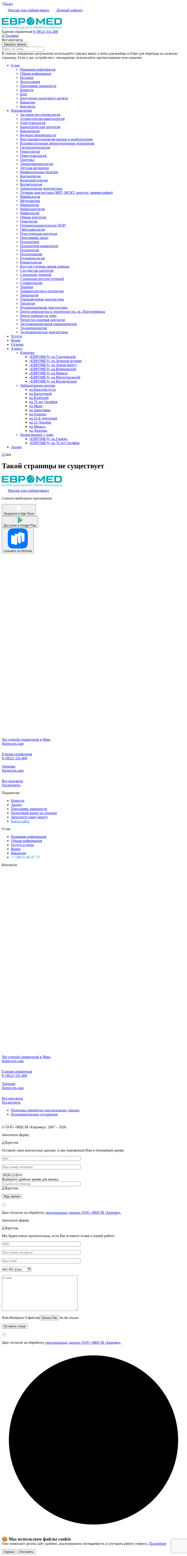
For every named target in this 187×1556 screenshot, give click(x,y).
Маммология (30, 197)
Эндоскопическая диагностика (44, 332)
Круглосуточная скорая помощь (44, 266)
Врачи (16, 340)
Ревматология (31, 262)
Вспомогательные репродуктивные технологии (57, 143)
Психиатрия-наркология (39, 246)
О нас (15, 65)
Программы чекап (34, 238)
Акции (16, 447)
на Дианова (38, 430)
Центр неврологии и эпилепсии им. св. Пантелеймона (62, 311)
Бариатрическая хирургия (40, 127)
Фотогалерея (30, 82)
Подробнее (157, 1544)
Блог (23, 94)
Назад (8, 4)
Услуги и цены (22, 845)
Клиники (27, 353)
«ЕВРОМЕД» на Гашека (48, 439)
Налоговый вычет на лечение (34, 813)
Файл (20, 1318)
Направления (21, 110)
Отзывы (17, 344)
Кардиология (30, 176)
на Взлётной (39, 398)
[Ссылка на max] (18, 1123)
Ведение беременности (38, 135)
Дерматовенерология (36, 164)
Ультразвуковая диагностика (42, 299)
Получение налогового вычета (44, 98)
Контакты (27, 106)
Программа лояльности (38, 86)
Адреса (16, 348)
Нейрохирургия (32, 209)
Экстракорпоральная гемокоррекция (48, 324)
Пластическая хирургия (38, 234)
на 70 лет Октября (43, 402)
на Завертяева (40, 410)
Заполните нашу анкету (29, 817)
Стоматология (31, 283)
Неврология (29, 205)
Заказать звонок (15, 44)
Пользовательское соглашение (34, 1114)
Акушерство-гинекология (40, 115)
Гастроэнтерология (35, 147)
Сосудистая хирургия (36, 270)
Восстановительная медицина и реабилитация (56, 139)
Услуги (16, 336)
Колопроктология (34, 180)
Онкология (28, 221)
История (26, 78)
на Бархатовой (40, 394)
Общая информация (35, 73)
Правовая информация (37, 69)
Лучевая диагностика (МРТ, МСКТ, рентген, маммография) (66, 192)
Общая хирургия (33, 217)
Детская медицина (34, 168)
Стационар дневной (35, 275)
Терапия (26, 287)
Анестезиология (32, 123)
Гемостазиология (33, 156)
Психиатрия (29, 242)
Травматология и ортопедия (42, 291)
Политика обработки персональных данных (45, 1110)
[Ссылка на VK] (4, 15)
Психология (29, 250)
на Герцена (37, 414)
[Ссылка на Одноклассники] (9, 1123)
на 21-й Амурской (43, 418)
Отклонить (26, 1551)
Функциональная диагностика (44, 307)
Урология (27, 303)
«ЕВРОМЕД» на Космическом (53, 381)
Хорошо (9, 1551)
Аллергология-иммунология (42, 119)
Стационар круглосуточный (42, 279)
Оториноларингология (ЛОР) (43, 225)
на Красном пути (42, 389)
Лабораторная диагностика (41, 188)
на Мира (35, 406)
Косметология (31, 184)
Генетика (27, 160)
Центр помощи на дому (38, 316)
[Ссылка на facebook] (14, 15)
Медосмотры (30, 201)
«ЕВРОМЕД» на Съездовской (52, 357)
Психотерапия (31, 254)
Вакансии (27, 102)
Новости (27, 90)
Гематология (30, 151)
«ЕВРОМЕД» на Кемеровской (52, 369)
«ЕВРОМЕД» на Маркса (48, 373)
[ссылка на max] (18, 15)
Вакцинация (29, 131)
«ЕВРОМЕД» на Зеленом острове (55, 361)
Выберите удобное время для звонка (30, 1179)
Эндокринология (33, 328)
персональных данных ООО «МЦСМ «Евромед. (83, 1212)
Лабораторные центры (37, 385)
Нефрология (29, 213)
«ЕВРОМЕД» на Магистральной (54, 377)
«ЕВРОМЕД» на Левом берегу (53, 365)
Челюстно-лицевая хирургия (42, 320)
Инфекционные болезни (39, 172)
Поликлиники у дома (36, 435)
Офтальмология (32, 229)
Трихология (29, 295)
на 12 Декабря (40, 422)
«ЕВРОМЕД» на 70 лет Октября (54, 443)
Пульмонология (32, 258)
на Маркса (37, 426)
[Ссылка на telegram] (14, 1123)
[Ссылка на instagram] (9, 15)
